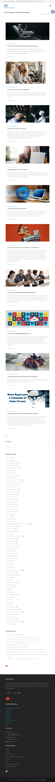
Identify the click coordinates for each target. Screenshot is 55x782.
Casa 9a (7, 711)
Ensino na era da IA (10, 754)
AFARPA (7, 722)
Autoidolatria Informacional (13, 462)
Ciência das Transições (12, 475)
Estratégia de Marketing (12, 511)
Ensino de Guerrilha (11, 509)
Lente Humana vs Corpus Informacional (15, 634)
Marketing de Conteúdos (12, 545)
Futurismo (8, 759)
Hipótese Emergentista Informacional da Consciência (18, 523)
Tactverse (9, 599)
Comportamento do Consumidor (14, 482)
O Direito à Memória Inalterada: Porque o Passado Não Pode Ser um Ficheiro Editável (25, 649)
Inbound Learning (11, 528)
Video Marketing (10, 624)
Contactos (8, 751)
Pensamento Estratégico (12, 575)
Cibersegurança (10, 472)
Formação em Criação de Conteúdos (14, 756)
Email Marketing (10, 501)
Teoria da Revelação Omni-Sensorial (15, 611)
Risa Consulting (9, 709)
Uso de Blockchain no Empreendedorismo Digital (21, 292)
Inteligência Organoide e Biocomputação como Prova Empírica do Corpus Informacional (26, 652)
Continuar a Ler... (11, 56)
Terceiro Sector (10, 616)
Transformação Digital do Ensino (17, 169)
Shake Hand (9, 592)
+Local (7, 723)
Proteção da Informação (12, 582)
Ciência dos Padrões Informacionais (14, 480)
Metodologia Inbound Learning (12, 764)
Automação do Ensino (12, 87)
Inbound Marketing (11, 245)
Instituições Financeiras (12, 538)
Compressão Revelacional (12, 484)
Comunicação (10, 487)
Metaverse (9, 563)
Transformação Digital (12, 43)
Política (8, 580)
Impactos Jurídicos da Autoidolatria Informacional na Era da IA (20, 642)
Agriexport (8, 715)
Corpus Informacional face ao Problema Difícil (17, 647)
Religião (8, 589)
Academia (9, 458)
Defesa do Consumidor (12, 494)
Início (38, 14)
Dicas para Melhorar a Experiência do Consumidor (22, 376)
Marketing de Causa (11, 543)
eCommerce (9, 497)
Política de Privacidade (10, 766)
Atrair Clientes (10, 460)
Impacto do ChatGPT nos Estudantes (18, 89)
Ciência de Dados (11, 477)
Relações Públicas (11, 587)
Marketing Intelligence (11, 553)
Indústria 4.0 (9, 533)
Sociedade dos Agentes (12, 594)
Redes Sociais (10, 585)
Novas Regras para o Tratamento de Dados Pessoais (22, 413)
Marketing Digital (10, 550)
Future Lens (9, 516)
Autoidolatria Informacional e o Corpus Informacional (18, 644)
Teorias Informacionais (12, 614)
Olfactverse (9, 567)
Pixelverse (9, 577)
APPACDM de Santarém (11, 720)
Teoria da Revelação (11, 606)
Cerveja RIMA (8, 718)
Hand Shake (9, 521)
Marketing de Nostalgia (12, 548)
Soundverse (9, 597)
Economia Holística (11, 499)
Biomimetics (9, 470)
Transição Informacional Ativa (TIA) (14, 621)
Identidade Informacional (12, 526)
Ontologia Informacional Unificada (14, 570)
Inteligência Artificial (11, 541)
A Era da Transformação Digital (17, 208)
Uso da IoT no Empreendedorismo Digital (19, 333)
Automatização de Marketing (13, 467)
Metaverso (9, 565)
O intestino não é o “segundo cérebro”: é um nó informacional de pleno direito (24, 639)
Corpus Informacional (11, 492)
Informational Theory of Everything (14, 536)
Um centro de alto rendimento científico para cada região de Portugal (22, 637)
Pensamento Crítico (11, 572)
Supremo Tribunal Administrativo (13, 707)
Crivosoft (19, 779)
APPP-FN (7, 716)
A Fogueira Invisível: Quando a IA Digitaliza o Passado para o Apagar (21, 658)
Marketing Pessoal (11, 555)
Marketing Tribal (10, 560)
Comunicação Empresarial (12, 489)
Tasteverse (9, 602)
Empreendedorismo (11, 290)
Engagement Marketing (12, 506)
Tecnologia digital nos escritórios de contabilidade (23, 247)
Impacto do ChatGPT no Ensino (16, 128)
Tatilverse (9, 604)
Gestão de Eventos (11, 519)
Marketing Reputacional (12, 558)
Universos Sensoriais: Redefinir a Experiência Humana (22, 46)
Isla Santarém (8, 713)
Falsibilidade (9, 514)
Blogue (7, 749)
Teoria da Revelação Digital (13, 609)
